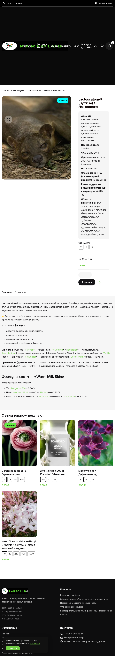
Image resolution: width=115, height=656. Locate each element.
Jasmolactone (9, 353)
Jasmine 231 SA (20, 392)
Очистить (87, 259)
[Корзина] (109, 46)
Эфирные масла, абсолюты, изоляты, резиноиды (84, 599)
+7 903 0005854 (14, 3)
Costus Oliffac (78, 356)
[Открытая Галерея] (8, 119)
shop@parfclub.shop (74, 637)
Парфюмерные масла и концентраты (78, 603)
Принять (13, 648)
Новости (6, 633)
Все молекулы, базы (70, 595)
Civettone (30, 349)
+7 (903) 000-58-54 (73, 633)
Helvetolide (57, 349)
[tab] (7, 292)
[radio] (81, 247)
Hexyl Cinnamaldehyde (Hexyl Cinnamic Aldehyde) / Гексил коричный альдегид (18, 545)
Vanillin (106, 353)
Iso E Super (30, 356)
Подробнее (35, 643)
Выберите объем (23, 446)
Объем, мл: (84, 243)
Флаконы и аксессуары (71, 607)
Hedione (44, 392)
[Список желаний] (95, 46)
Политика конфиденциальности (17, 653)
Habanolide (71, 349)
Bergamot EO (18, 388)
